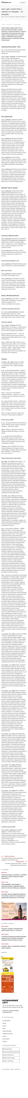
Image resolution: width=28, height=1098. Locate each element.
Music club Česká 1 (6, 270)
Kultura (15, 24)
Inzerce (4, 1036)
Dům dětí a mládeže (6, 322)
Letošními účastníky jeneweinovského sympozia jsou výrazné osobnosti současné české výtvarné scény (13, 938)
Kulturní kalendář (7, 1031)
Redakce (5, 1041)
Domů (2, 16)
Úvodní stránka (6, 1020)
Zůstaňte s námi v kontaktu (12, 1069)
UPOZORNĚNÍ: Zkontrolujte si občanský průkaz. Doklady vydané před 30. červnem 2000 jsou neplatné (13, 886)
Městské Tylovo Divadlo (9, 1058)
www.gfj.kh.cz (19, 414)
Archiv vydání (6, 1039)
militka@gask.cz (12, 840)
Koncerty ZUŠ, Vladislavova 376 (10, 260)
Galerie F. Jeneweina (8, 1061)
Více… (7, 86)
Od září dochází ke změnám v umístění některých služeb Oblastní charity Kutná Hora (14, 876)
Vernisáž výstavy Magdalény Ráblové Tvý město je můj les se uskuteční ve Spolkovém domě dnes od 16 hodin (13, 895)
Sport (4, 1028)
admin (4, 24)
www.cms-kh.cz (9, 453)
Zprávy (19, 24)
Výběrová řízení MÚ (8, 1033)
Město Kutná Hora (7, 1049)
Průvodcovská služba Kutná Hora (11, 1052)
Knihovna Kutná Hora (8, 1055)
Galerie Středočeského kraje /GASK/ (11, 458)
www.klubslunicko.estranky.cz (12, 304)
